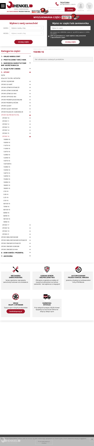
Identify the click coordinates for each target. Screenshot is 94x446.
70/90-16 (6, 207)
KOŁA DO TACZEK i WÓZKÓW (10, 78)
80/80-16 (6, 213)
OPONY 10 (5, 118)
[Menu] (3, 6)
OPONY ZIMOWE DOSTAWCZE (11, 243)
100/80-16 (6, 139)
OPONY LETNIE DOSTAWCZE (10, 87)
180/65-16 (6, 185)
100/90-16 (6, 142)
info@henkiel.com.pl (68, 4)
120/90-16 (6, 158)
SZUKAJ (70, 9)
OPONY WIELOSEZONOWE (9, 237)
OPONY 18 (5, 228)
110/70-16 (6, 145)
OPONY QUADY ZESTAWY (9, 109)
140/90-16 (6, 176)
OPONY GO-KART (6, 84)
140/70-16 (6, 173)
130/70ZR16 (7, 164)
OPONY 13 (5, 127)
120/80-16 (6, 155)
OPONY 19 (5, 231)
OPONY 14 (5, 130)
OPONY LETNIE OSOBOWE (9, 90)
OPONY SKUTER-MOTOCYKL (10, 115)
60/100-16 (6, 204)
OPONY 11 (5, 121)
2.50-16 (5, 191)
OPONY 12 (5, 124)
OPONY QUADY (6, 106)
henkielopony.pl (15, 311)
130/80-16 (6, 167)
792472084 (64, 2)
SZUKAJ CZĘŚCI (23, 42)
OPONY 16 (5, 136)
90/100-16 (6, 219)
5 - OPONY (45, 49)
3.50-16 (5, 201)
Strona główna (37, 49)
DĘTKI (3, 75)
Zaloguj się (81, 10)
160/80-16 (6, 182)
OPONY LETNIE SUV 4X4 (8, 94)
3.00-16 (5, 194)
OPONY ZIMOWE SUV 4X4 (9, 249)
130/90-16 (6, 170)
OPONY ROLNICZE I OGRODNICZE (12, 112)
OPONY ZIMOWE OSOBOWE (10, 246)
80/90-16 (6, 216)
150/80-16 (6, 179)
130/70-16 (6, 161)
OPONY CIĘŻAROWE (7, 81)
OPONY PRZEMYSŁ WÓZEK (9, 103)
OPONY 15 (5, 133)
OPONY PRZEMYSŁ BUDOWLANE (11, 100)
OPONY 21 (5, 234)
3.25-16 (5, 197)
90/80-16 (6, 222)
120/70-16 (6, 152)
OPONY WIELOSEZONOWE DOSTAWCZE (14, 240)
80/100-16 (6, 210)
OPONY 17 (5, 225)
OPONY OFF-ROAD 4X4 (8, 97)
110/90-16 (6, 149)
